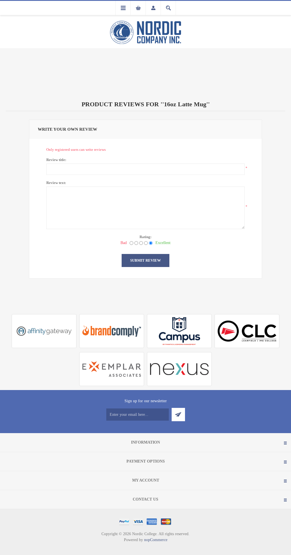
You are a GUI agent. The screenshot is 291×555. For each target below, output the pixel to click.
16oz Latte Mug (185, 104)
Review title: (56, 160)
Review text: (56, 183)
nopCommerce (155, 540)
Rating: (145, 237)
